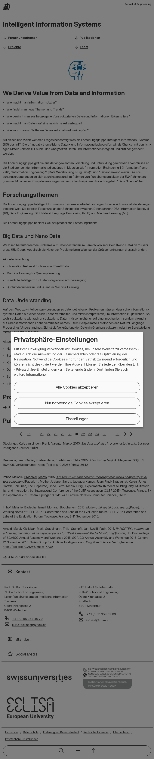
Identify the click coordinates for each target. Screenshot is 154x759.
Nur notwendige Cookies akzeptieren (77, 403)
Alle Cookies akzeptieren (77, 387)
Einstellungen (77, 419)
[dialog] (77, 379)
